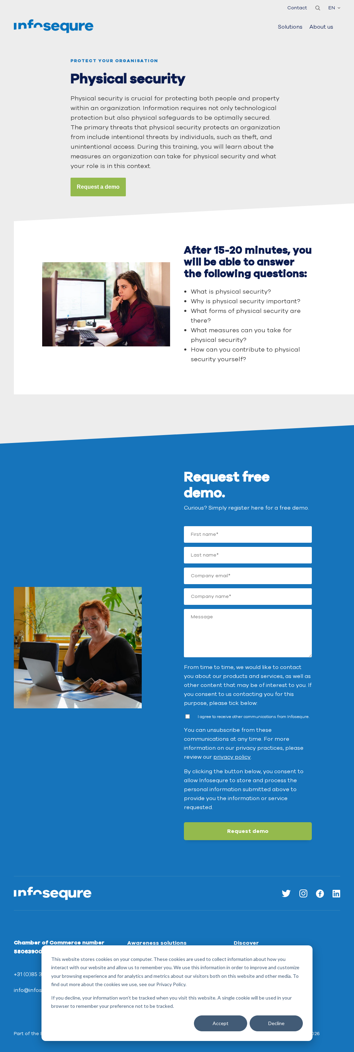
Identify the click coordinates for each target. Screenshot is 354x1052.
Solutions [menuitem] (290, 27)
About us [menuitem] (321, 27)
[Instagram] (303, 893)
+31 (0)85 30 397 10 (39, 974)
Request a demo (98, 187)
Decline (276, 1023)
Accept (221, 1023)
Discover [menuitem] (246, 943)
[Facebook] (320, 893)
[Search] (317, 7)
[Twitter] (286, 893)
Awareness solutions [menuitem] (157, 943)
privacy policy (232, 757)
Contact (297, 7)
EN (331, 7)
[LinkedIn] (336, 893)
